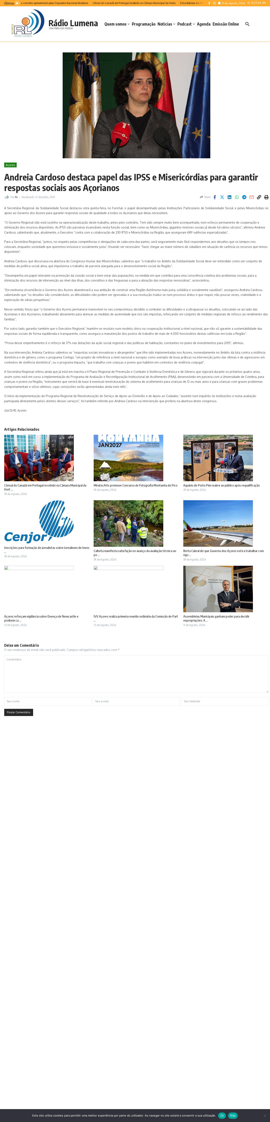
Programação (143, 23)
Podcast (184, 23)
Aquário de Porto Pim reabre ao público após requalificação (221, 485)
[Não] (265, 1116)
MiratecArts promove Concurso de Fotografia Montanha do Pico (135, 485)
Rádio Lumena (73, 23)
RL (16, 197)
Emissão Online (226, 23)
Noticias (165, 23)
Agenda (204, 23)
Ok (222, 1115)
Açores (10, 165)
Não (233, 1115)
